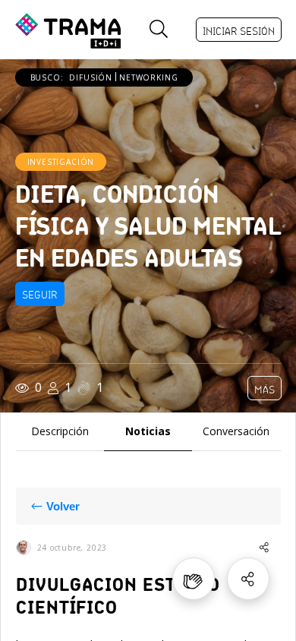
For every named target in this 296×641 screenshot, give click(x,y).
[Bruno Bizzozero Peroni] (23, 547)
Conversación (236, 431)
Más (264, 390)
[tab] (60, 432)
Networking (148, 77)
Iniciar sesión (239, 31)
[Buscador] (158, 29)
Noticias (148, 431)
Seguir (40, 295)
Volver (63, 506)
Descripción (60, 431)
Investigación (61, 161)
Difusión (90, 77)
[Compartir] (248, 578)
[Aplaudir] (193, 578)
